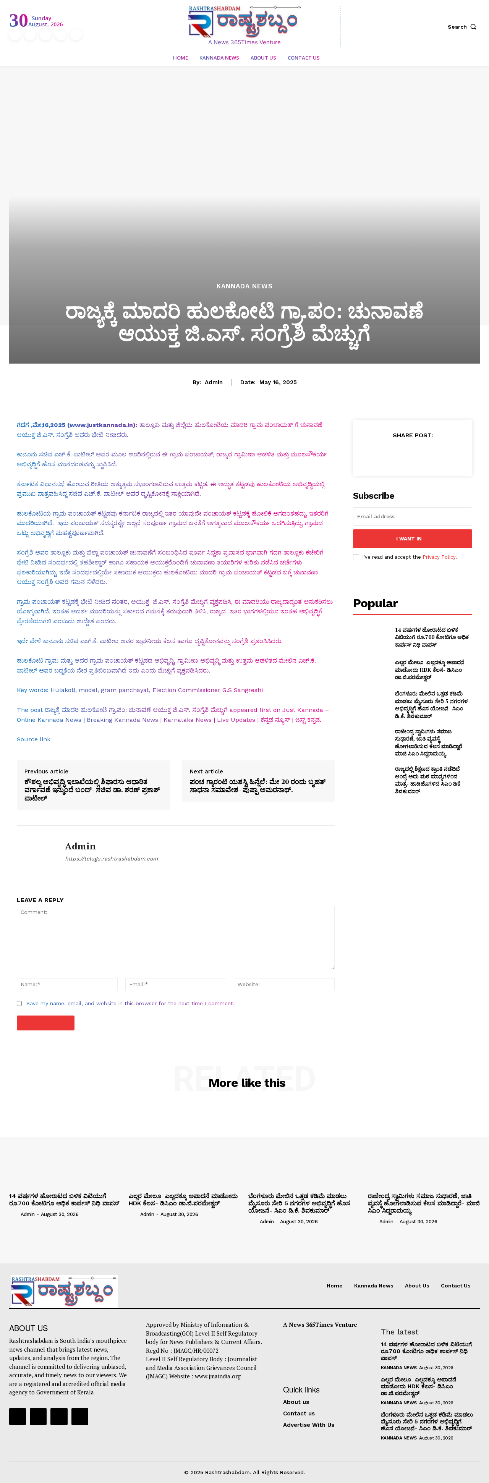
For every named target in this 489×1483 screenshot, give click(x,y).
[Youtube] (76, 34)
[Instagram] (30, 34)
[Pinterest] (412, 454)
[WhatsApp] (429, 454)
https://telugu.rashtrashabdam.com (111, 859)
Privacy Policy (439, 557)
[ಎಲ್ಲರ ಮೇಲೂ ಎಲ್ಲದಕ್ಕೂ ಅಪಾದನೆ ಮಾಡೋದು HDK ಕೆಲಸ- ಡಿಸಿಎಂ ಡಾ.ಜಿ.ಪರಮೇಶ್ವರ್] (371, 669)
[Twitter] (60, 34)
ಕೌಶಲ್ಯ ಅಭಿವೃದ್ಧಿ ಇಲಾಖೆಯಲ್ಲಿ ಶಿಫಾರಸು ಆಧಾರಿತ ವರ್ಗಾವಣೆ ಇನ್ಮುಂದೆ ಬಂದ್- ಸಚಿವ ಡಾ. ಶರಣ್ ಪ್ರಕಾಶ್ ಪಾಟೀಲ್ (92, 790)
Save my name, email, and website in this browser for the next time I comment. (130, 1003)
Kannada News (245, 286)
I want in (409, 539)
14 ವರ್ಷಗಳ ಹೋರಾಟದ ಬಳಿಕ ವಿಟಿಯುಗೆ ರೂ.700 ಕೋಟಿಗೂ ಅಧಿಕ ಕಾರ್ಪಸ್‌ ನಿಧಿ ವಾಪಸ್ (432, 637)
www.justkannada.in (101, 425)
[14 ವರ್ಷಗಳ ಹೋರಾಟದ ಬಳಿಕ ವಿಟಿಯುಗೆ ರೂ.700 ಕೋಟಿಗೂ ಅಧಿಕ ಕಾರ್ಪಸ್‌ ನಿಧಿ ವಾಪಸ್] (371, 636)
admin (214, 382)
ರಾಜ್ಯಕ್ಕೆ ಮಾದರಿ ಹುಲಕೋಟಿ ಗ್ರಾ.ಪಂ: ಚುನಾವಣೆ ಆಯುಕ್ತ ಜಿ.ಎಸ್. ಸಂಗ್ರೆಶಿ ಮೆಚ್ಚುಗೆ (136, 709)
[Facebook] (15, 34)
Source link (33, 739)
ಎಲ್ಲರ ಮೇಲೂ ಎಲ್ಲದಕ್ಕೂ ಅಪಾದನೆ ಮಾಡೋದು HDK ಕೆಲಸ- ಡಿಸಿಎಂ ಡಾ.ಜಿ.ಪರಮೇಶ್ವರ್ (430, 669)
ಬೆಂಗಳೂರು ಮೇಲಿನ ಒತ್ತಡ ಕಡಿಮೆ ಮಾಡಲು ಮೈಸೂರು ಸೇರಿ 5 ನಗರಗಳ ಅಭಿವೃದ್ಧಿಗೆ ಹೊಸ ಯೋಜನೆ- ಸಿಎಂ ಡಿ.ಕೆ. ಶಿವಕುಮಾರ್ (431, 705)
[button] (464, 27)
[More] (448, 454)
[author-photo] (14, 1214)
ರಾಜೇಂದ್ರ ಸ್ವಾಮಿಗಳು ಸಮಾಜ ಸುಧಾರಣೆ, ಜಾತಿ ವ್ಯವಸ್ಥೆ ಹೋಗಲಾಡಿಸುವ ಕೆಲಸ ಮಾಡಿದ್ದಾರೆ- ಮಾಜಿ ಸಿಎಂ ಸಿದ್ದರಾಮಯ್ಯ (430, 742)
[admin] (35, 851)
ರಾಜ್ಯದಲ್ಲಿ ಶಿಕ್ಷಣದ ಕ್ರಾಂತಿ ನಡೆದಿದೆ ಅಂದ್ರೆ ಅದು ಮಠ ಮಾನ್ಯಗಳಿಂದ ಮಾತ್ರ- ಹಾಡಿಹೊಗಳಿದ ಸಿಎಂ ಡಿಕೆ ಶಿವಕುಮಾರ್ (427, 780)
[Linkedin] (45, 34)
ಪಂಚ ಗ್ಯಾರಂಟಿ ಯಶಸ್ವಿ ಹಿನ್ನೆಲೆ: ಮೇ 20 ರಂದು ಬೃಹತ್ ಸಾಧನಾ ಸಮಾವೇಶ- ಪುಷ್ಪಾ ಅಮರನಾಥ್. (257, 786)
